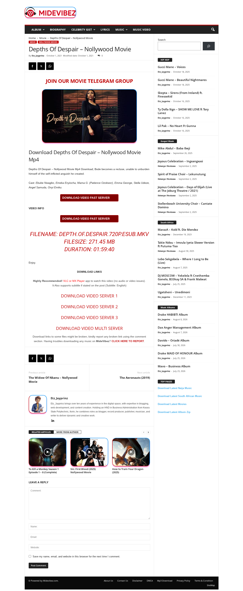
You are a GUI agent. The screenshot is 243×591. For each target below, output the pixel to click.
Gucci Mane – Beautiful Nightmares (182, 80)
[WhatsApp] (50, 66)
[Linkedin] (53, 421)
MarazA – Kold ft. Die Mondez (178, 229)
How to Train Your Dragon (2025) (127, 470)
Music (119, 29)
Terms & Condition (204, 580)
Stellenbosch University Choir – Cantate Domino (185, 205)
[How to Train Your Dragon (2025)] (131, 452)
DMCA (150, 580)
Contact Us (122, 580)
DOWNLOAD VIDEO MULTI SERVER (89, 328)
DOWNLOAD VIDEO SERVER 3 (89, 317)
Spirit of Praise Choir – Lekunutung (182, 174)
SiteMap (211, 585)
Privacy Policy (183, 580)
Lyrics (105, 29)
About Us (108, 580)
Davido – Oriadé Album (173, 340)
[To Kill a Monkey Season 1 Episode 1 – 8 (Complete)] (48, 452)
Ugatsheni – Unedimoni (174, 292)
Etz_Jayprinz (38, 55)
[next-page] (148, 432)
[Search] (209, 46)
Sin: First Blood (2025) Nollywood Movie (83, 470)
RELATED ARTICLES (41, 432)
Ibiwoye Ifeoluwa (167, 166)
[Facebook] (32, 66)
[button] (213, 29)
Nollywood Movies (48, 42)
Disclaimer (137, 580)
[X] (41, 66)
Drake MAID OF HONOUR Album (180, 353)
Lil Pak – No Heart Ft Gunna (177, 126)
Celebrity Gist (81, 29)
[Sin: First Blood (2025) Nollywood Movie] (89, 452)
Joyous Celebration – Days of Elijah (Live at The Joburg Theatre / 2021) (185, 189)
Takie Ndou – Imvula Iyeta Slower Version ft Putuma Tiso (186, 244)
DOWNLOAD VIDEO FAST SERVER (86, 197)
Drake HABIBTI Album (173, 314)
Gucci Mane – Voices (171, 67)
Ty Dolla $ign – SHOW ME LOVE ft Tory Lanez (183, 111)
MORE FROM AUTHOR (67, 432)
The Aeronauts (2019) (135, 377)
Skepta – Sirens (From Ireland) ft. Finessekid (180, 94)
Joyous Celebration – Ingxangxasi (180, 161)
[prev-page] (144, 432)
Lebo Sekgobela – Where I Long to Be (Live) (183, 261)
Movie (42, 38)
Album (36, 29)
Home (32, 38)
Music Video (142, 29)
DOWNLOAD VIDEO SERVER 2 (89, 306)
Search (162, 39)
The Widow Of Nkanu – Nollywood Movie (53, 379)
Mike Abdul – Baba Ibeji (174, 148)
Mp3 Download (164, 580)
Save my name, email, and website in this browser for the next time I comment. (76, 556)
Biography (58, 29)
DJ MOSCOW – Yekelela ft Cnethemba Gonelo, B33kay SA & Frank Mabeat (183, 277)
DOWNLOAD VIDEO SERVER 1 (89, 296)
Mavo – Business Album (174, 366)
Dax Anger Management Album (179, 327)
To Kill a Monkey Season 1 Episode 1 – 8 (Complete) (44, 470)
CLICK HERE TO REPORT (128, 341)
